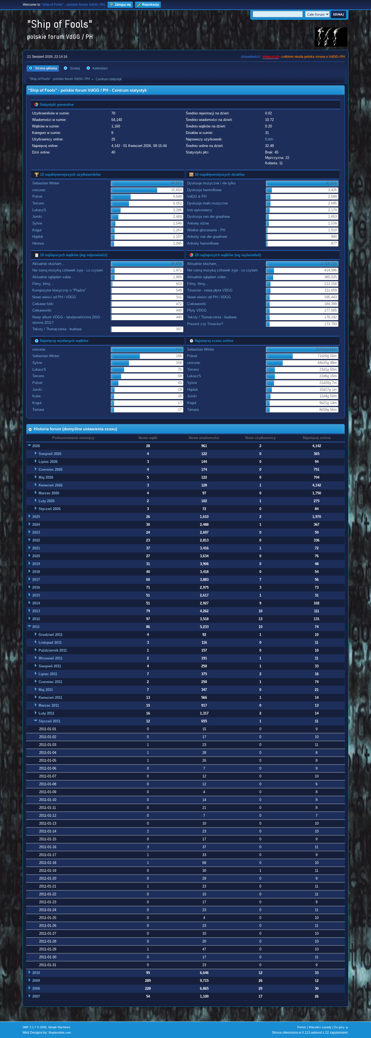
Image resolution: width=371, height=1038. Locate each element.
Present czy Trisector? (205, 324)
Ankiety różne (198, 223)
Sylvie (37, 223)
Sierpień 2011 (50, 666)
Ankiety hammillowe (203, 243)
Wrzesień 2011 (50, 658)
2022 (36, 540)
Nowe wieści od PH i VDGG (54, 297)
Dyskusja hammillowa (204, 190)
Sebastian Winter (45, 183)
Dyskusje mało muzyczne (207, 203)
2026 (36, 446)
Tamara (38, 410)
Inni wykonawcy (199, 210)
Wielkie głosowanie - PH (206, 230)
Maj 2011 (46, 690)
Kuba (36, 396)
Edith (269, 139)
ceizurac (39, 190)
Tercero (38, 203)
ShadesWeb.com (59, 1032)
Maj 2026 (46, 477)
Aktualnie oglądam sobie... (53, 277)
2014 (36, 603)
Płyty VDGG (197, 310)
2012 (36, 619)
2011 (36, 627)
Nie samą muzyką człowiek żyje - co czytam (67, 270)
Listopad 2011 (50, 642)
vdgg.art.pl (270, 57)
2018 (36, 572)
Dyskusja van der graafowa (208, 216)
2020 (36, 556)
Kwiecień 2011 (50, 698)
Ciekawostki (41, 310)
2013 (36, 611)
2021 (36, 548)
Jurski (37, 216)
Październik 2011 (53, 650)
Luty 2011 (46, 713)
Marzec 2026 (49, 493)
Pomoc (301, 1027)
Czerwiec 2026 (50, 469)
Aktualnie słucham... (48, 264)
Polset (37, 196)
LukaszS (39, 210)
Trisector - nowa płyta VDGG (209, 290)
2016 (36, 587)
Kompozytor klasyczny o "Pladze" (59, 290)
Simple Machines (59, 1027)
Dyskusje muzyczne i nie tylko (211, 183)
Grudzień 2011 (50, 635)
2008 (36, 988)
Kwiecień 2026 (50, 485)
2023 (36, 532)
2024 (36, 525)
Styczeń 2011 (49, 721)
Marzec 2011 (49, 705)
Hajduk (37, 237)
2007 (36, 996)
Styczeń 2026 (50, 509)
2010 (36, 973)
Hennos (38, 243)
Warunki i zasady (320, 1027)
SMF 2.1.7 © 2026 (34, 1027)
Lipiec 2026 (48, 462)
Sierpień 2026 (50, 454)
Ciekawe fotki (43, 304)
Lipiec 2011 (48, 674)
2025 (36, 517)
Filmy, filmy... (43, 284)
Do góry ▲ (341, 1027)
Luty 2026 (47, 501)
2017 (36, 580)
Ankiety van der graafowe (207, 237)
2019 (36, 564)
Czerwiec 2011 (50, 682)
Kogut (37, 230)
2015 (36, 595)
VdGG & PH (196, 196)
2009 (36, 981)
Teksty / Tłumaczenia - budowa (56, 329)
